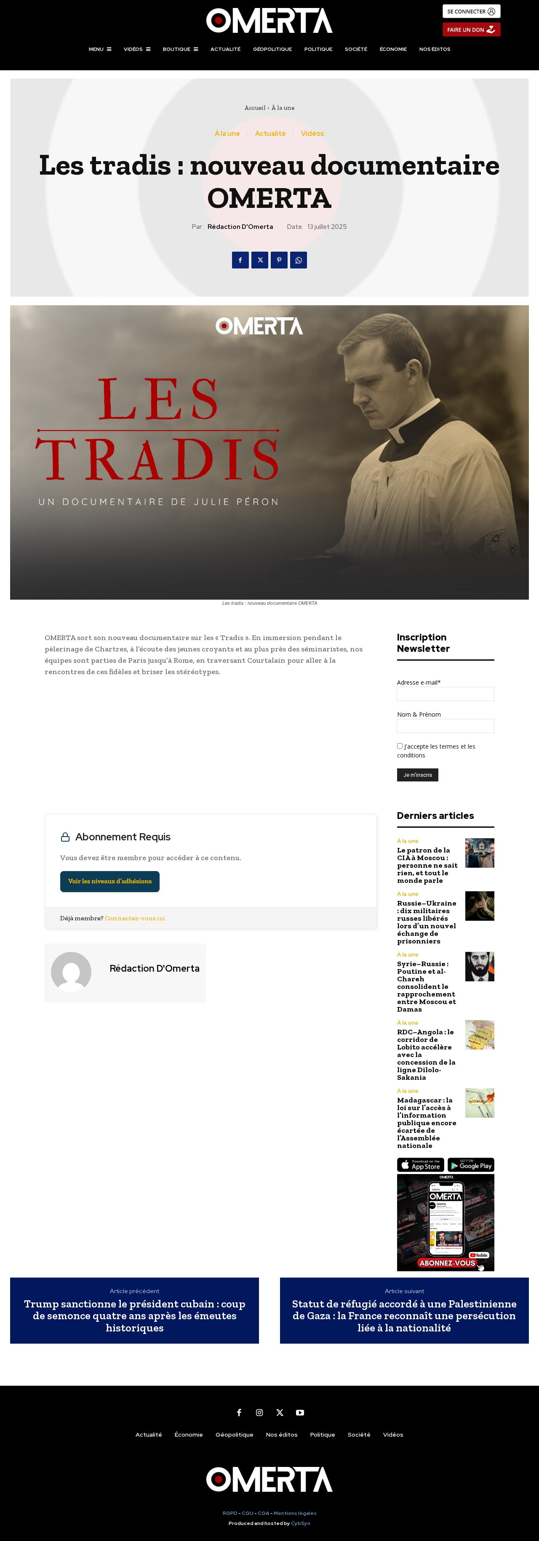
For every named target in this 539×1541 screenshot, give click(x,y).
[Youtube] (300, 1413)
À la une (282, 108)
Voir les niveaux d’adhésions (110, 881)
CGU (247, 1513)
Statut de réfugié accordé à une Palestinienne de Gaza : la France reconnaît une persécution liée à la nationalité (404, 1316)
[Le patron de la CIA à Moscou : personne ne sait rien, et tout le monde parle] (479, 852)
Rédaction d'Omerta (240, 227)
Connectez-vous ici (135, 918)
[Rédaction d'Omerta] (76, 972)
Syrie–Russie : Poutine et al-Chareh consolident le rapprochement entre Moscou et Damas (426, 986)
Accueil (255, 108)
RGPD (230, 1513)
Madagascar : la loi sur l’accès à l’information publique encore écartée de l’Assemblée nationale (426, 1122)
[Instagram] (259, 1413)
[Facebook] (240, 260)
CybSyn (300, 1523)
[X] (259, 260)
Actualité (270, 133)
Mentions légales (295, 1513)
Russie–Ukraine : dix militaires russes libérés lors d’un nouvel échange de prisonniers (426, 922)
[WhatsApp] (298, 260)
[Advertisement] (211, 747)
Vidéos (312, 133)
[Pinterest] (279, 260)
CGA (264, 1513)
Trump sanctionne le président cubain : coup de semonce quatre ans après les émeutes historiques (134, 1316)
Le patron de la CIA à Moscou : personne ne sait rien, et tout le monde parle (427, 865)
